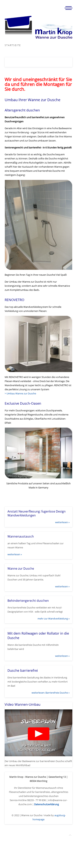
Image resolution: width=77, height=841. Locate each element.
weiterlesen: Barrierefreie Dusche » (51, 692)
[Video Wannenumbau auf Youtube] (38, 732)
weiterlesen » (62, 522)
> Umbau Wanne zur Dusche (20, 393)
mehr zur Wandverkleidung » (54, 618)
